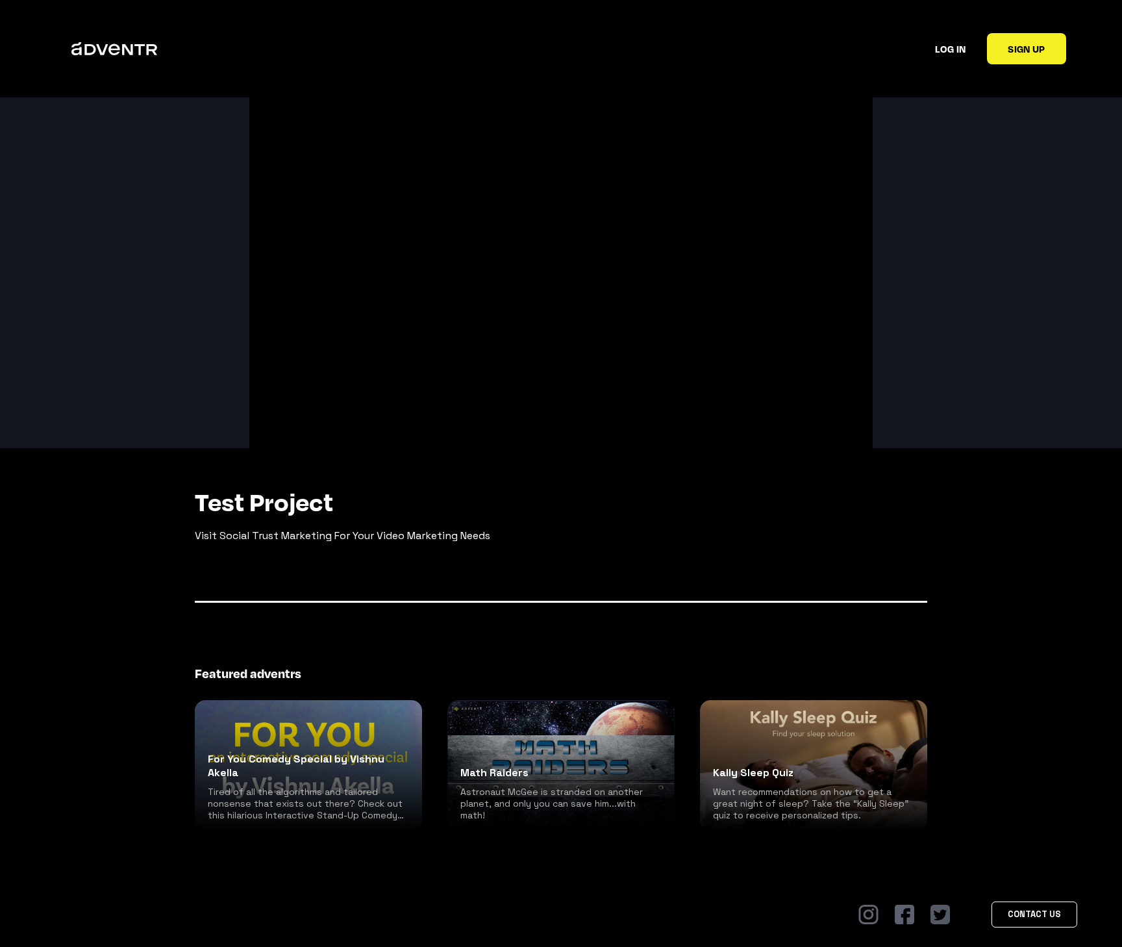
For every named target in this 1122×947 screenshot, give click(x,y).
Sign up (1026, 49)
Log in (950, 49)
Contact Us (1034, 914)
